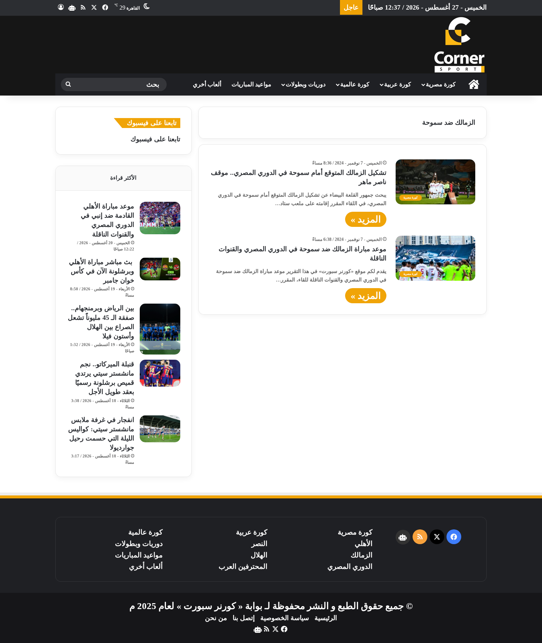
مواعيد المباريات (251, 84)
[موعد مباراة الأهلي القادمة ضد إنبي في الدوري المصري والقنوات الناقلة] (160, 218)
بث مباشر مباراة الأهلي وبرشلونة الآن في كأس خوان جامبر (101, 271)
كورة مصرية (441, 84)
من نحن (216, 618)
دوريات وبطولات (306, 84)
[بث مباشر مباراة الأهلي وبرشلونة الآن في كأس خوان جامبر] (160, 268)
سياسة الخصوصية (284, 618)
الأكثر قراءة (123, 178)
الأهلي (363, 543)
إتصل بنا (244, 618)
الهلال (259, 555)
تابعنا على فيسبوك (155, 139)
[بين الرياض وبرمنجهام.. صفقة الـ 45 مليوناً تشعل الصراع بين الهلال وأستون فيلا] (160, 329)
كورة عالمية (354, 84)
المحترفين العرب (243, 566)
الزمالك (361, 555)
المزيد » (366, 219)
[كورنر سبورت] (459, 44)
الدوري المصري (349, 566)
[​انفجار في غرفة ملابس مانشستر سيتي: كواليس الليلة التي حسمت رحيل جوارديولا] (160, 428)
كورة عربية (397, 84)
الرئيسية (326, 618)
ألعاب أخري (207, 84)
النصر (259, 543)
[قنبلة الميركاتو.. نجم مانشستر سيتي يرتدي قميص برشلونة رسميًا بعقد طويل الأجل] (160, 373)
